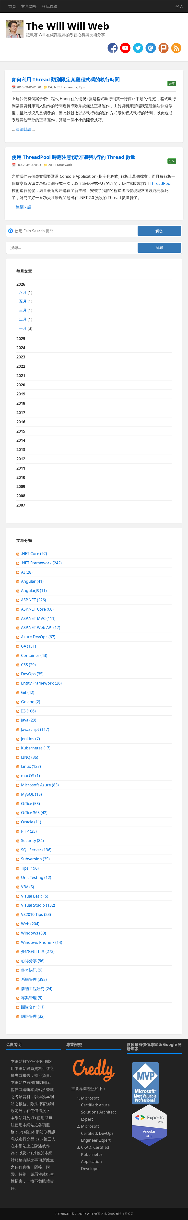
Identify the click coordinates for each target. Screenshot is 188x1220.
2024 (20, 347)
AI (27, 572)
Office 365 (34, 812)
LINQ (29, 757)
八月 (23, 292)
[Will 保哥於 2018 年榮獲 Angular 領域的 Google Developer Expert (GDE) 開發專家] (149, 1125)
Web (30, 923)
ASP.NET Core (37, 609)
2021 (20, 375)
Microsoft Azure (40, 785)
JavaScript (35, 729)
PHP (29, 831)
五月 (23, 301)
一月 (23, 328)
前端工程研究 (36, 988)
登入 (179, 6)
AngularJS (34, 590)
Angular (32, 581)
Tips (82, 87)
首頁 (12, 6)
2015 (20, 431)
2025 (20, 338)
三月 (23, 310)
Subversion (35, 859)
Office (30, 803)
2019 (20, 394)
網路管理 (33, 1016)
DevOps (32, 673)
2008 (20, 495)
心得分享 (33, 960)
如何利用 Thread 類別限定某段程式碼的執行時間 (66, 79)
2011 (20, 468)
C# (50, 87)
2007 (20, 505)
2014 (20, 440)
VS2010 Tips (36, 914)
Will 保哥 (93, 1214)
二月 (23, 319)
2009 (20, 486)
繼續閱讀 (23, 129)
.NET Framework (65, 87)
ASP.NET (33, 600)
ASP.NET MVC (38, 618)
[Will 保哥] (125, 47)
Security (32, 840)
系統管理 (34, 979)
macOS (30, 775)
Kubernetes (35, 748)
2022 (20, 366)
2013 (20, 449)
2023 (20, 357)
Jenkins (30, 738)
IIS (28, 711)
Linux (31, 766)
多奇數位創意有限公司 (119, 1214)
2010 (20, 477)
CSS (28, 664)
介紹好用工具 (38, 951)
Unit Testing (36, 877)
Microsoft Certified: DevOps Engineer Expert (97, 1133)
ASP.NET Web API (40, 627)
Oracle (31, 822)
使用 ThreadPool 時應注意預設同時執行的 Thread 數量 (73, 157)
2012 (20, 459)
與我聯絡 (49, 6)
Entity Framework (41, 683)
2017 (20, 412)
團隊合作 (33, 1007)
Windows (33, 933)
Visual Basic (34, 896)
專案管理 (31, 997)
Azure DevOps (38, 637)
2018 (20, 403)
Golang (30, 701)
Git (27, 692)
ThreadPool (160, 183)
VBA (27, 886)
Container (34, 655)
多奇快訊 (31, 970)
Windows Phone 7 (41, 942)
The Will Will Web (67, 26)
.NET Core (34, 553)
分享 (172, 83)
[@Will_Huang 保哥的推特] (138, 47)
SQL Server (36, 850)
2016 (20, 422)
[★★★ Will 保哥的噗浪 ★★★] (164, 47)
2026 (24, 306)
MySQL (31, 794)
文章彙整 (29, 6)
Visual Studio (38, 905)
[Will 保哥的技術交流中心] (113, 47)
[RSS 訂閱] (176, 47)
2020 (20, 385)
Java (28, 720)
